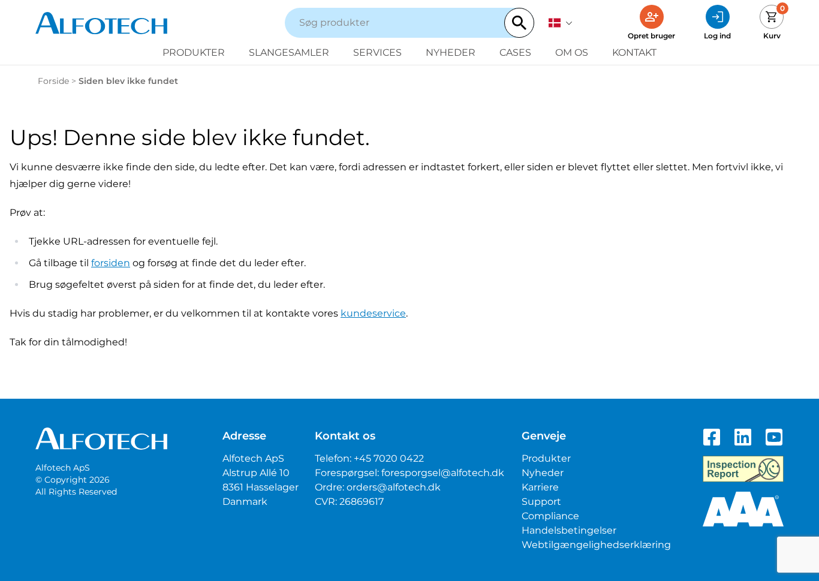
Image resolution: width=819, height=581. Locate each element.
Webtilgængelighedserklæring (596, 544)
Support (541, 501)
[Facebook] (711, 437)
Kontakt (634, 52)
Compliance (550, 516)
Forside (53, 81)
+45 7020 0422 (389, 458)
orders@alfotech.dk (394, 487)
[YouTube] (774, 437)
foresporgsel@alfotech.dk (442, 472)
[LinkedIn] (742, 437)
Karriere (540, 487)
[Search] (519, 23)
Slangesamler (289, 52)
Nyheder (450, 52)
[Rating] (743, 509)
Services (377, 52)
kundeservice (373, 313)
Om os (571, 52)
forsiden (110, 263)
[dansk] (561, 23)
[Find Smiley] (743, 469)
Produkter (193, 52)
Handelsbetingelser (569, 530)
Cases (515, 52)
